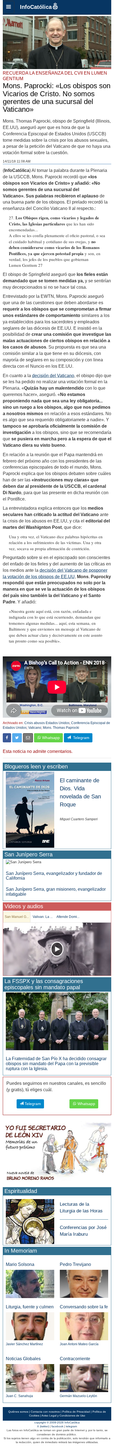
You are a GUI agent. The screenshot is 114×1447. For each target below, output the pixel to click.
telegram (71, 1426)
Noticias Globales (23, 1358)
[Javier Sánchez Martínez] (30, 1326)
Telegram (80, 737)
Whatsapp (50, 737)
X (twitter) (43, 1426)
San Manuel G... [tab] (17, 917)
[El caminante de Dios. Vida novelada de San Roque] (30, 809)
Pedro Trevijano (75, 1264)
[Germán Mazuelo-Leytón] (84, 1378)
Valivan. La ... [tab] (43, 917)
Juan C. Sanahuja (19, 1396)
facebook (57, 1426)
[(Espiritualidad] (30, 1220)
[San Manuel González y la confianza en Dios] (57, 949)
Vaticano (34, 728)
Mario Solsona (20, 1264)
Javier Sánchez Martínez (24, 1344)
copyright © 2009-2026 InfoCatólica (57, 1422)
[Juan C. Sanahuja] (30, 1378)
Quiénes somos (18, 1411)
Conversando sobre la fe (84, 1306)
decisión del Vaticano (53, 375)
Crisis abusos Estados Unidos (46, 723)
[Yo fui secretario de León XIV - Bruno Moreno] (57, 1153)
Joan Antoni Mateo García (79, 1344)
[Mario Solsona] (30, 1283)
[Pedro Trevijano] (84, 1283)
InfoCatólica (36, 7)
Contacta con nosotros (45, 1411)
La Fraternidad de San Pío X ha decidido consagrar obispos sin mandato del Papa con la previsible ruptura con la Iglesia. (56, 1063)
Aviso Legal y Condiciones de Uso (63, 1415)
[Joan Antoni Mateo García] (84, 1326)
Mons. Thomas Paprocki (61, 728)
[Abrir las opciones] (8, 7)
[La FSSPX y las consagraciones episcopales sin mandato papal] (57, 1021)
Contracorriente (75, 1358)
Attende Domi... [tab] (67, 917)
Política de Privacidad (76, 1411)
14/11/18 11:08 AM (16, 161)
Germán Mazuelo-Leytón (78, 1396)
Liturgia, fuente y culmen (30, 1306)
